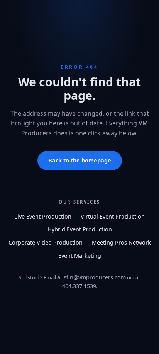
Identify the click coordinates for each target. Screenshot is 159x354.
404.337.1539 (79, 286)
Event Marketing (79, 255)
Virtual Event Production (113, 216)
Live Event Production (42, 216)
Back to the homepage (79, 160)
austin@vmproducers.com (91, 277)
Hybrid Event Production (79, 229)
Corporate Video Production (45, 242)
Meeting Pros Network (121, 242)
